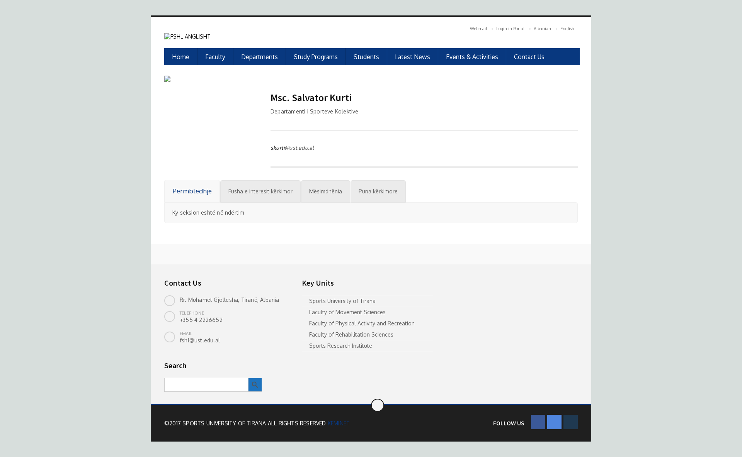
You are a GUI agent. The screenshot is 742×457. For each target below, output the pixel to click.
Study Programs (316, 57)
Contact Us (529, 57)
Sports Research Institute (340, 345)
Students (366, 57)
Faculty (215, 57)
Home (180, 57)
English (567, 28)
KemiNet (339, 423)
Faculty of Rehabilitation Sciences (351, 334)
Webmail (478, 28)
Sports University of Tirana (342, 301)
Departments (259, 57)
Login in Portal (510, 28)
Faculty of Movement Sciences (347, 312)
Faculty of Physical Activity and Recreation (362, 323)
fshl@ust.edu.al (200, 340)
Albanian (542, 28)
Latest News (412, 57)
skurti (277, 147)
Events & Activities (472, 57)
